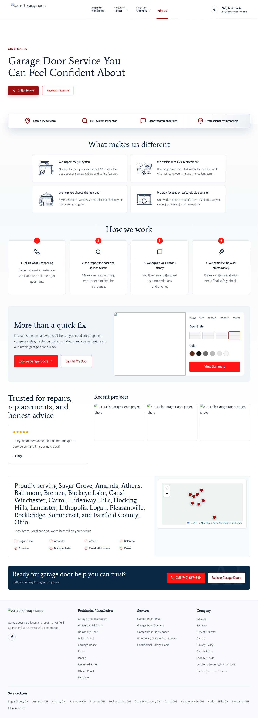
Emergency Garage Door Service (157, 638)
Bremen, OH (97, 701)
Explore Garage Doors (34, 361)
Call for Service (26, 90)
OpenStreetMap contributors (227, 522)
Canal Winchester (99, 548)
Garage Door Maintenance (153, 631)
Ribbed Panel (86, 671)
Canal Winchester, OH (147, 701)
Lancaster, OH (240, 701)
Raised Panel (86, 638)
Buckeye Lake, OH (120, 701)
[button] (199, 504)
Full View (83, 677)
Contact (201, 638)
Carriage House (87, 644)
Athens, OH (59, 701)
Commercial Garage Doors (153, 644)
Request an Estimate (58, 90)
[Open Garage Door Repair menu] (127, 9)
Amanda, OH (40, 701)
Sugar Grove (26, 541)
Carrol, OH (170, 701)
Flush (81, 651)
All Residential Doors (90, 625)
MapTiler (205, 522)
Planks (82, 658)
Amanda (59, 541)
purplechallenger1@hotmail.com (216, 664)
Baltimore (130, 541)
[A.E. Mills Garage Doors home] (28, 9)
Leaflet (193, 522)
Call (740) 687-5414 (189, 578)
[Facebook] (12, 637)
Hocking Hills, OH (218, 701)
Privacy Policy (205, 644)
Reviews (202, 625)
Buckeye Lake (62, 548)
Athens (93, 541)
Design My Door (76, 361)
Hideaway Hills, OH (192, 701)
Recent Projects (206, 631)
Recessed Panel (87, 664)
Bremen (24, 548)
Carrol (127, 548)
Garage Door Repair (149, 618)
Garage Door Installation (92, 618)
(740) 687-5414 (205, 658)
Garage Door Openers (150, 625)
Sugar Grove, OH (18, 701)
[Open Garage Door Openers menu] (149, 9)
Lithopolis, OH (16, 708)
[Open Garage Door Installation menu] (106, 9)
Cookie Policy (205, 651)
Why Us (201, 618)
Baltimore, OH (77, 701)
